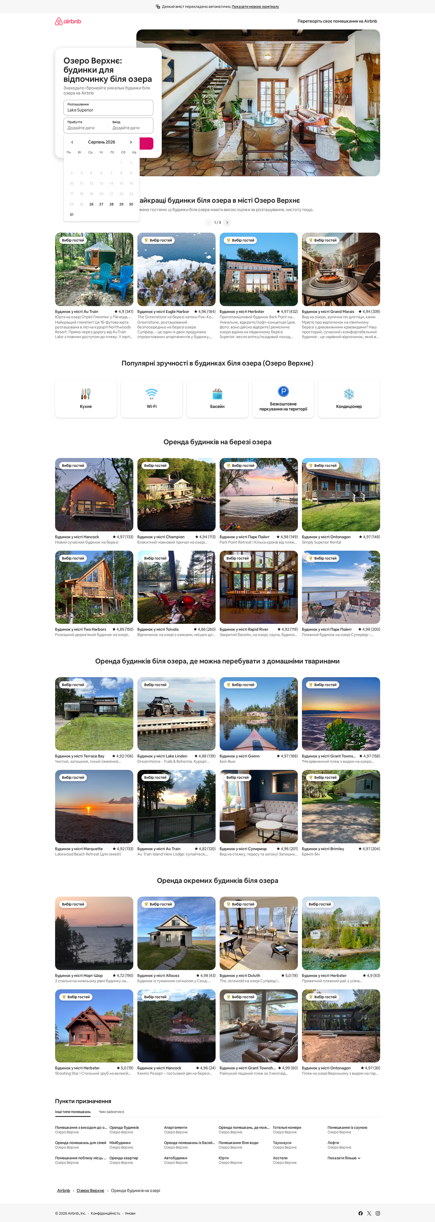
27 (101, 204)
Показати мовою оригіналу (255, 6)
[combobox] (108, 110)
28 (111, 204)
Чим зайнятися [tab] (111, 1111)
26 (91, 204)
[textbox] (86, 128)
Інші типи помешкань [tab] (73, 1111)
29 (121, 204)
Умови (130, 1213)
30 (131, 204)
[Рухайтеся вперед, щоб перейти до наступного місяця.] (130, 142)
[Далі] (227, 222)
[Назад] (208, 222)
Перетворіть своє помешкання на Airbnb (337, 21)
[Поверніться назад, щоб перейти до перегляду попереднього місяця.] (72, 142)
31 (71, 214)
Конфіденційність (105, 1213)
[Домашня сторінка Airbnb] (68, 21)
